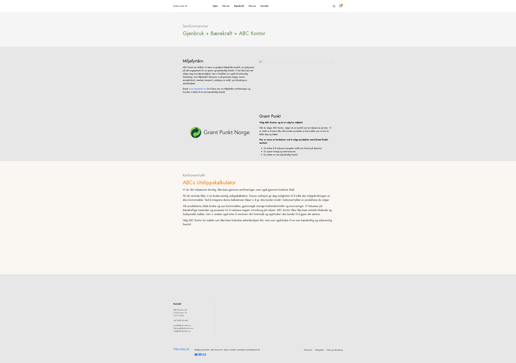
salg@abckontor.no (182, 331)
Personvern (308, 350)
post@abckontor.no (182, 325)
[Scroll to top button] (510, 357)
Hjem (215, 6)
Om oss (225, 6)
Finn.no (252, 6)
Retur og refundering (335, 350)
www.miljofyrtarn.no (197, 88)
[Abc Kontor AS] (189, 6)
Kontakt (264, 6)
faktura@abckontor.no (183, 328)
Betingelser (320, 350)
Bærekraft (239, 6)
